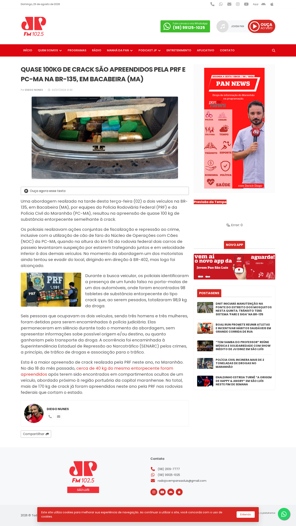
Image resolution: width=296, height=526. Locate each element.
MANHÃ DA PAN (118, 50)
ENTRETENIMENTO (179, 50)
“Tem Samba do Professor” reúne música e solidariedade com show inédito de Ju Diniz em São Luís (243, 345)
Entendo (245, 514)
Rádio (96, 50)
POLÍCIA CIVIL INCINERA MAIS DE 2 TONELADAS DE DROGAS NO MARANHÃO (240, 363)
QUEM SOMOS (48, 50)
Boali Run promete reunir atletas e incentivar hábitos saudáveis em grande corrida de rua (243, 328)
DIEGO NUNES (58, 409)
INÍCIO (27, 50)
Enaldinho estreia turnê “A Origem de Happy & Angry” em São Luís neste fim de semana (244, 381)
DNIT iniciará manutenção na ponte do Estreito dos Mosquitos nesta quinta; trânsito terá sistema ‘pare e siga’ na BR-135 (244, 309)
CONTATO (227, 50)
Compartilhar (34, 434)
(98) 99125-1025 (169, 475)
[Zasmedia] (265, 518)
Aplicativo (205, 50)
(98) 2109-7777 (169, 469)
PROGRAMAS (77, 50)
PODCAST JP (148, 50)
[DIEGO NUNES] (33, 413)
